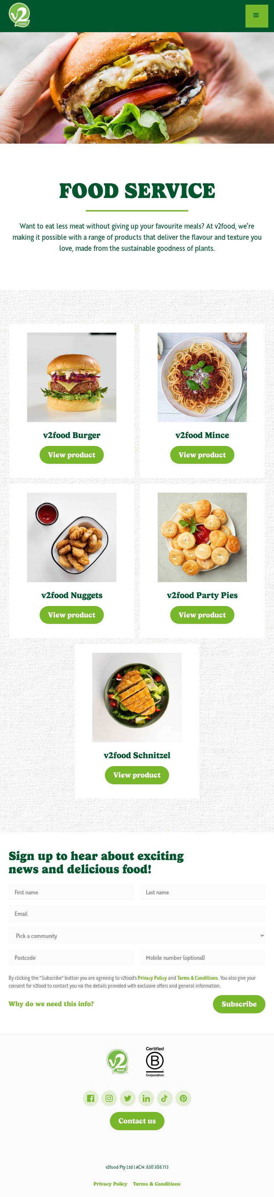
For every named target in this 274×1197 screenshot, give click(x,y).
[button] (256, 16)
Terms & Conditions (157, 1184)
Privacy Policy (110, 1184)
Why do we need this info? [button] (51, 1004)
